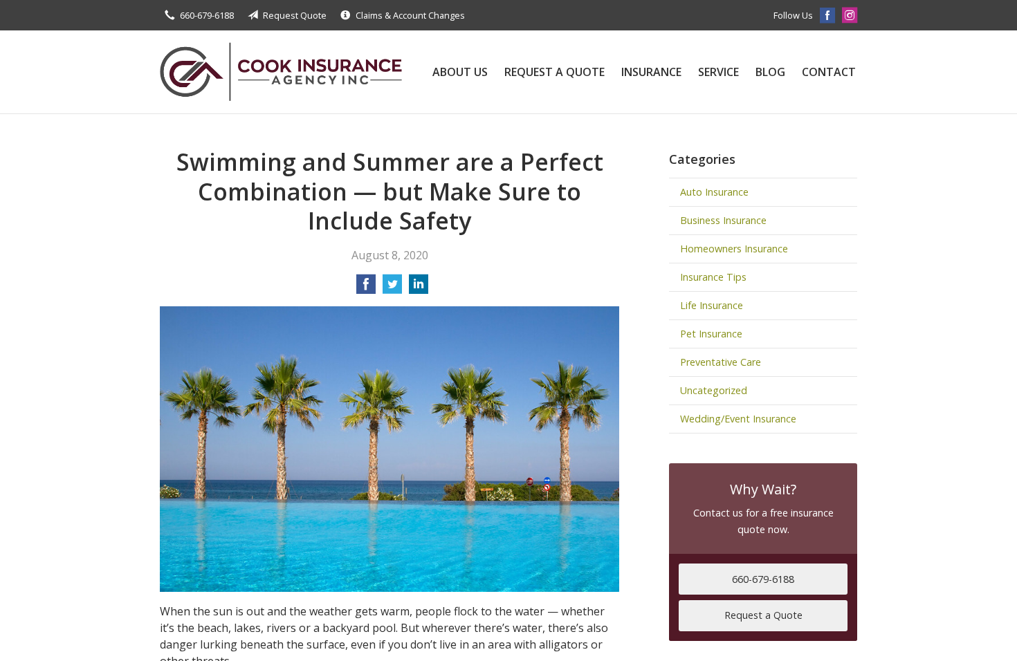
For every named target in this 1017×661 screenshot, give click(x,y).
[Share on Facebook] (366, 288)
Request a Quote (554, 72)
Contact (829, 72)
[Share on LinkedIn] (418, 288)
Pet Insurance (711, 333)
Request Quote (295, 15)
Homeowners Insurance (734, 248)
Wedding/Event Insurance (738, 418)
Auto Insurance (714, 191)
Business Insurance (723, 220)
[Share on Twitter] (392, 288)
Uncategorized (713, 390)
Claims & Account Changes (410, 15)
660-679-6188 (207, 15)
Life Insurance (711, 305)
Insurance (651, 72)
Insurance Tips (713, 276)
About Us (460, 72)
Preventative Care (720, 362)
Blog (770, 72)
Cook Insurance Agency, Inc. (281, 71)
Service (718, 72)
